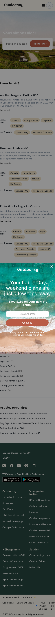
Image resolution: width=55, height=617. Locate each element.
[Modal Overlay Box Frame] (27, 308)
